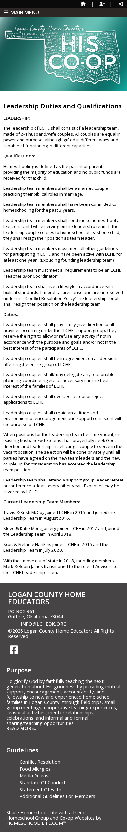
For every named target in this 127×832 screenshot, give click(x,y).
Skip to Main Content (57, 636)
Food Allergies (35, 768)
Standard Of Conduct (43, 782)
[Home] (83, 4)
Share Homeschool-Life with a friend (46, 812)
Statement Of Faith (40, 789)
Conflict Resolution (40, 762)
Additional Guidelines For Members (57, 796)
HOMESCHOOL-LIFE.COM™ (36, 823)
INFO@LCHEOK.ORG (44, 623)
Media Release (35, 775)
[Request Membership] (102, 4)
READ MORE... (22, 728)
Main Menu (24, 12)
